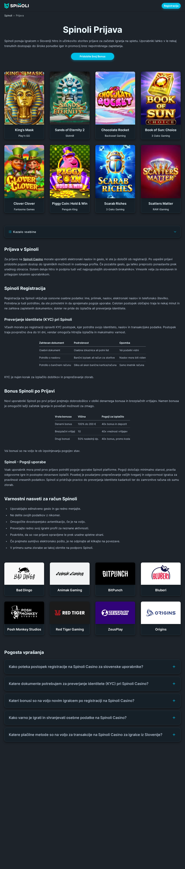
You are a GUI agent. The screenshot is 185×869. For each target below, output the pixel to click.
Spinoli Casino (33, 259)
